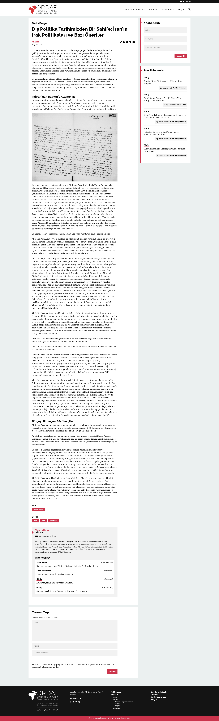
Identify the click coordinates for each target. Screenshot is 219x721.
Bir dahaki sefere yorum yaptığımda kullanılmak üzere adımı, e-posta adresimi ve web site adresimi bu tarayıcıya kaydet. (73, 665)
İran (43, 521)
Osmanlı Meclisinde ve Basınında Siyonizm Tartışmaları (61, 591)
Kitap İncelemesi (43, 571)
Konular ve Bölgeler (159, 692)
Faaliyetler (167, 9)
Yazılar (115, 699)
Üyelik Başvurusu (158, 697)
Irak (35, 521)
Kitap (115, 697)
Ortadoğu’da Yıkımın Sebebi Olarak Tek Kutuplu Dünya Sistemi (162, 99)
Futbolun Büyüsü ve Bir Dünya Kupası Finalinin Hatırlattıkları (161, 133)
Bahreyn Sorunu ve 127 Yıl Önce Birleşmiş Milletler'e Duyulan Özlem (67, 566)
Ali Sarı (35, 42)
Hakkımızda (128, 9)
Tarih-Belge (39, 23)
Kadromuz (141, 9)
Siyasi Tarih (38, 509)
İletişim (181, 9)
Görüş (39, 579)
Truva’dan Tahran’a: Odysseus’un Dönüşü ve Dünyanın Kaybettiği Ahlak (165, 116)
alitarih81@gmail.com (47, 536)
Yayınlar (153, 9)
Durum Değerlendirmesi (124, 702)
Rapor (117, 706)
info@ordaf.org (76, 698)
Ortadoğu (53, 521)
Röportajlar (117, 709)
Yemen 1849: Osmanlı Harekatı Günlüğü (54, 574)
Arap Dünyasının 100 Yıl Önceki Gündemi (54, 583)
